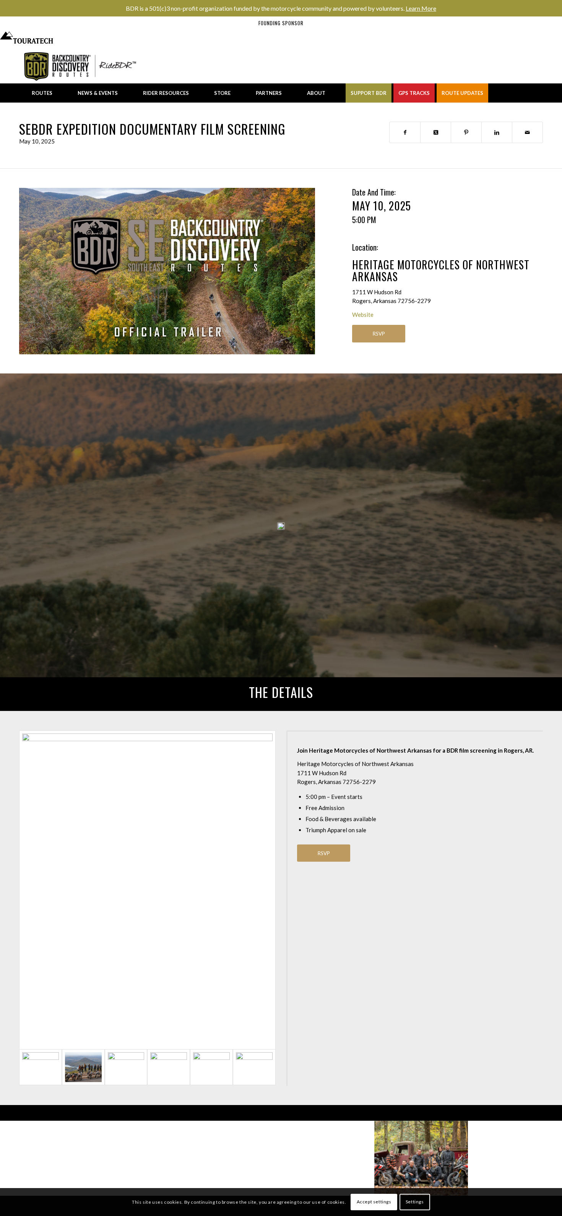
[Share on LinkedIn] (497, 132)
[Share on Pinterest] (466, 132)
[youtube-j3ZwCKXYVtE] (167, 271)
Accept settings (374, 1202)
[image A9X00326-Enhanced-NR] (47, 1158)
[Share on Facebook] (405, 132)
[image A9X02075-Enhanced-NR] (234, 1158)
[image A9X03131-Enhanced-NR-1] (140, 1158)
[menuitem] (42, 93)
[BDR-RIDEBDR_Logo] (82, 66)
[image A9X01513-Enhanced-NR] (421, 1158)
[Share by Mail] (527, 132)
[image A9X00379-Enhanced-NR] (515, 1158)
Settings (415, 1202)
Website (363, 314)
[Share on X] (436, 132)
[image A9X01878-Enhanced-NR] (328, 1158)
